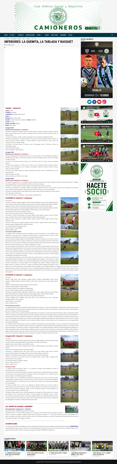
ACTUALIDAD (7, 38)
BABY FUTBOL (54, 35)
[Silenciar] (108, 122)
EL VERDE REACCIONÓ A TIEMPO (58, 453)
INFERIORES (63, 35)
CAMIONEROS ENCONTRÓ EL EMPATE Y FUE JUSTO (79, 453)
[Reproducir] (82, 122)
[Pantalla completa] (111, 122)
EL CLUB (12, 35)
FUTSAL (70, 35)
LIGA (32, 38)
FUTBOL (39, 35)
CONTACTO (21, 35)
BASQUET (19, 38)
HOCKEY (47, 35)
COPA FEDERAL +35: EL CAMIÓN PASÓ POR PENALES (101, 453)
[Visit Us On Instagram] (104, 101)
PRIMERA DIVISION (12, 449)
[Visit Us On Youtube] (99, 101)
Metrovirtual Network (53, 462)
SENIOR (28, 449)
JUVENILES (28, 38)
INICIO (6, 35)
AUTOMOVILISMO (13, 38)
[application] (97, 114)
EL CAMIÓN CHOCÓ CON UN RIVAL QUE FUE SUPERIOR (12, 453)
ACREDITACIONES (30, 35)
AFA (50, 449)
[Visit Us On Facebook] (94, 101)
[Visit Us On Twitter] (89, 101)
